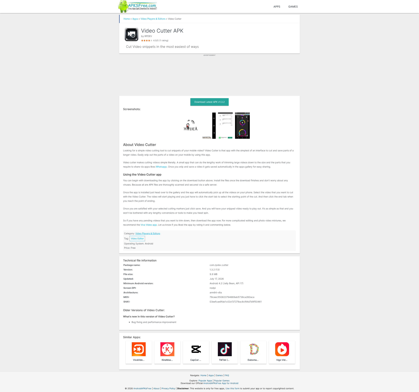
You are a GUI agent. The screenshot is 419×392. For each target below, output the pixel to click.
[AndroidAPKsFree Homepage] (137, 5)
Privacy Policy (168, 388)
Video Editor (137, 238)
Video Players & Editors (153, 18)
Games (293, 6)
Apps (276, 6)
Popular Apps (205, 380)
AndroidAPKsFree (142, 388)
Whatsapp (161, 166)
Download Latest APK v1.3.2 (209, 101)
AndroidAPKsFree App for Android (220, 383)
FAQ (227, 375)
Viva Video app (149, 224)
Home (127, 18)
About (156, 388)
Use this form (232, 388)
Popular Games (221, 380)
